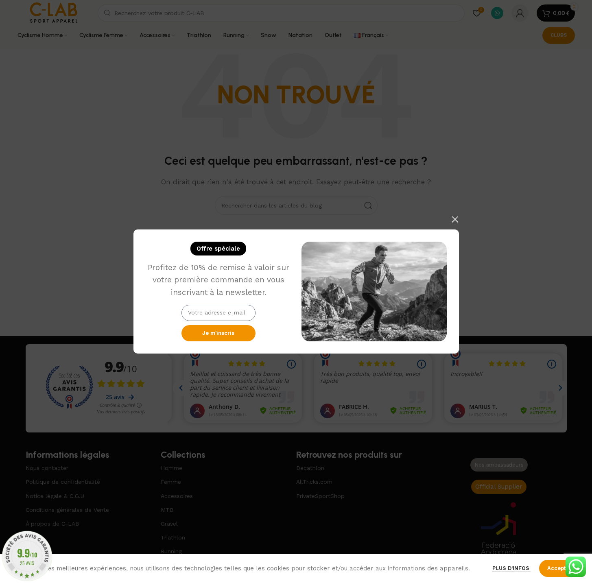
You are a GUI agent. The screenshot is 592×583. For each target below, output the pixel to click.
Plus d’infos (511, 568)
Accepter (559, 568)
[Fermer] (455, 219)
